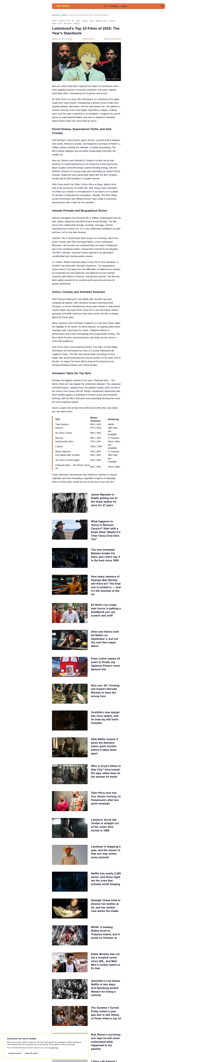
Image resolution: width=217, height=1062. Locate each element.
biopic (92, 21)
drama (78, 21)
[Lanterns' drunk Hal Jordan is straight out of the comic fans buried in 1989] (86, 828)
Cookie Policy (54, 1048)
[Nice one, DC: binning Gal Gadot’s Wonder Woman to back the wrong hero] (86, 693)
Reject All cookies (31, 1053)
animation (85, 21)
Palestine (76, 23)
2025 (68, 21)
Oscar (60, 23)
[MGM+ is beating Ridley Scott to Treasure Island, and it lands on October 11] (86, 935)
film (73, 21)
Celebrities (114, 6)
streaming (111, 21)
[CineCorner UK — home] (62, 6)
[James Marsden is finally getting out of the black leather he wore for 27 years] (86, 502)
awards (54, 23)
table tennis (68, 23)
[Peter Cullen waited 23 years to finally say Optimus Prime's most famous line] (86, 666)
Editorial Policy (88, 39)
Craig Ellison (116, 39)
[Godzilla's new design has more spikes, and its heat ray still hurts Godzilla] (86, 720)
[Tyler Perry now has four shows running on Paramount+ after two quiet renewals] (86, 801)
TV (106, 6)
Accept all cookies (14, 1053)
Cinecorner (56, 15)
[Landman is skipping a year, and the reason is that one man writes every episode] (86, 854)
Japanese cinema (101, 21)
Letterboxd (61, 21)
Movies (124, 6)
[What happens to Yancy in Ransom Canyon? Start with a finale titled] (86, 530)
